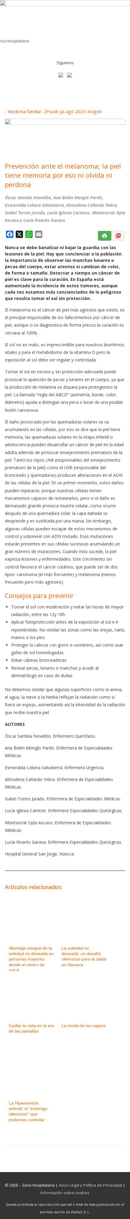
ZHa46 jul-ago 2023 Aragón (73, 111)
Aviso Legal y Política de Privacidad (90, 1185)
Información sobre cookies (65, 1192)
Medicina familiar (25, 111)
